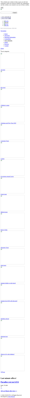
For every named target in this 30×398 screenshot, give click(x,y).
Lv (7, 24)
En (7, 22)
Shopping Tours (5, 247)
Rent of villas (4, 230)
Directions (7, 35)
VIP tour (3, 372)
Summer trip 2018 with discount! (9, 301)
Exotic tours (4, 194)
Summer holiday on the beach (8, 283)
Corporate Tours (5, 141)
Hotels (6, 42)
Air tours (3, 69)
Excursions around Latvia (7, 176)
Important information (10, 37)
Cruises (2, 158)
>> (1, 388)
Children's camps (5, 105)
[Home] (1, 9)
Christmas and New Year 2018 (8, 123)
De (7, 21)
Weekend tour (4, 336)
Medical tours (4, 212)
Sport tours (3, 265)
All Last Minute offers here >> (9, 391)
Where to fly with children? (7, 354)
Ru (7, 25)
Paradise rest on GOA (10, 382)
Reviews (6, 44)
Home (6, 34)
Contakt (6, 45)
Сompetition (7, 39)
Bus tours (3, 87)
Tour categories (8, 40)
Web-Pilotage (11, 396)
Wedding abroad (5, 318)
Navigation (3, 31)
